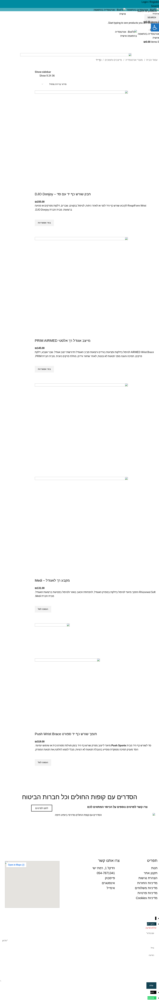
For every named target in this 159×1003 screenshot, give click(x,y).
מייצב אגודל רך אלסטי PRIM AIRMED (62, 341)
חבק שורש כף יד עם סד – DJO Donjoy (63, 194)
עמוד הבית (151, 60)
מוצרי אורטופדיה (134, 60)
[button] (43, 609)
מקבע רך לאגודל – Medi (52, 580)
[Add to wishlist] (39, 216)
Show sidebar (43, 72)
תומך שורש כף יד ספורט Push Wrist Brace (66, 734)
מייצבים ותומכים (113, 60)
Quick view (39, 230)
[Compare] (39, 188)
